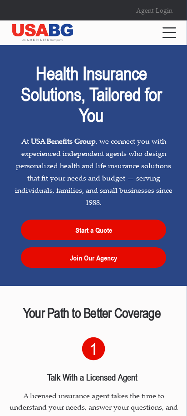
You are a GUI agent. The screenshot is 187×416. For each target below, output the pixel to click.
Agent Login (154, 10)
